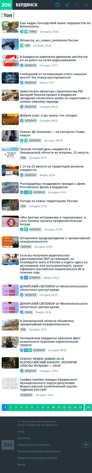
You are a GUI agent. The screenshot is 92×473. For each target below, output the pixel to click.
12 (64, 407)
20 (88, 407)
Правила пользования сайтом (37, 458)
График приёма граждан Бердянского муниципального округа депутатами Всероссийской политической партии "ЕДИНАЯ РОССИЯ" (48, 385)
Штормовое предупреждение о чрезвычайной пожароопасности (55, 239)
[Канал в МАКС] (57, 5)
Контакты (24, 438)
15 (80, 407)
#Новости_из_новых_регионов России (49, 40)
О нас (21, 431)
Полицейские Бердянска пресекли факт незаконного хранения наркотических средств (50, 341)
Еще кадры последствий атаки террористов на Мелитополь (55, 24)
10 (53, 407)
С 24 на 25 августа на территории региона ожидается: (51, 168)
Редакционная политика (34, 444)
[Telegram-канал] (67, 5)
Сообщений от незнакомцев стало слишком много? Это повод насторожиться (53, 75)
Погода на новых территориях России (49, 201)
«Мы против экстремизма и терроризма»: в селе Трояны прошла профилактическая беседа (53, 220)
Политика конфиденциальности (39, 451)
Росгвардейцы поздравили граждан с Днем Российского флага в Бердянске (52, 185)
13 (69, 407)
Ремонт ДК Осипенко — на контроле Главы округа (52, 133)
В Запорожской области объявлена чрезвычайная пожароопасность (47, 322)
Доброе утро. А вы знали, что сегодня (48, 115)
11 (59, 407)
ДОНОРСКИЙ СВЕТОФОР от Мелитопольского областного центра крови (54, 288)
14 (75, 407)
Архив (21, 464)
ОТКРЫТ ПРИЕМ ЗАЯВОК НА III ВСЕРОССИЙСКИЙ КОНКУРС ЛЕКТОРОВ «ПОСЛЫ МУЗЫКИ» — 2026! (48, 362)
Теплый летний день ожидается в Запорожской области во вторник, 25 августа (54, 150)
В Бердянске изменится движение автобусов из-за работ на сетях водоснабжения (54, 58)
